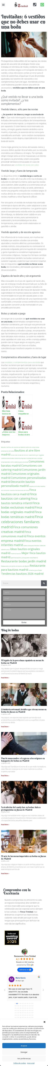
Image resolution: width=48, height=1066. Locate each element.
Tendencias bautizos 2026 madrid (22, 573)
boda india (14, 455)
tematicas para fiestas (35, 570)
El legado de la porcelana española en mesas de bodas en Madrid (22, 661)
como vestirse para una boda (19, 462)
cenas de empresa (20, 458)
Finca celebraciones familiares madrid (22, 521)
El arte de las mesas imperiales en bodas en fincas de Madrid (23, 857)
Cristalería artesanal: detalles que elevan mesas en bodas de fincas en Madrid (23, 710)
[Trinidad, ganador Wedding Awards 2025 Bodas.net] (12, 944)
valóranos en (24, 969)
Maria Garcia (21, 978)
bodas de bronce (23, 455)
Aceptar (24, 1046)
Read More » (5, 678)
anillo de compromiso (32, 447)
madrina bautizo (16, 553)
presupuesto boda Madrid (30, 558)
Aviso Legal (30, 1063)
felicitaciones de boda (22, 490)
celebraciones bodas (7, 458)
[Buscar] (44, 583)
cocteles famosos (31, 458)
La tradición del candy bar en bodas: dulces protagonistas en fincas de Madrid (21, 808)
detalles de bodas (34, 486)
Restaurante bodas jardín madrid (23, 561)
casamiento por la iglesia (36, 455)
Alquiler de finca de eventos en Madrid (13, 447)
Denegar (24, 1052)
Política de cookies (20, 1063)
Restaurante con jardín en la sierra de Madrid (15, 566)
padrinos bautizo (16, 558)
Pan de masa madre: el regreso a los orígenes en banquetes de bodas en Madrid (23, 759)
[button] (44, 1022)
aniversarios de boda (7, 451)
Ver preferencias (24, 1058)
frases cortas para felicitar (31, 545)
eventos (12, 490)
